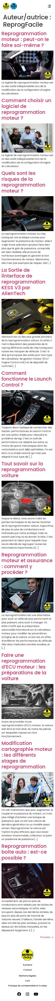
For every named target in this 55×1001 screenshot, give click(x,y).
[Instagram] (27, 994)
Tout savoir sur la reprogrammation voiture (23, 469)
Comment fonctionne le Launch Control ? (27, 379)
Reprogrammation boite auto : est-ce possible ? (24, 852)
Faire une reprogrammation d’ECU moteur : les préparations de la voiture (24, 667)
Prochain (46, 937)
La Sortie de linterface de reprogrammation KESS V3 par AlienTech (23, 282)
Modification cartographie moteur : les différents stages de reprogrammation (27, 755)
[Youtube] (36, 994)
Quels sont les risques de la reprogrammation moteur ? (23, 182)
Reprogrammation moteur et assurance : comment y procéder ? (27, 563)
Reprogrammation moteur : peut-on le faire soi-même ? (25, 39)
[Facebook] (19, 994)
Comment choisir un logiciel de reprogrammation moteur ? (26, 109)
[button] (49, 6)
